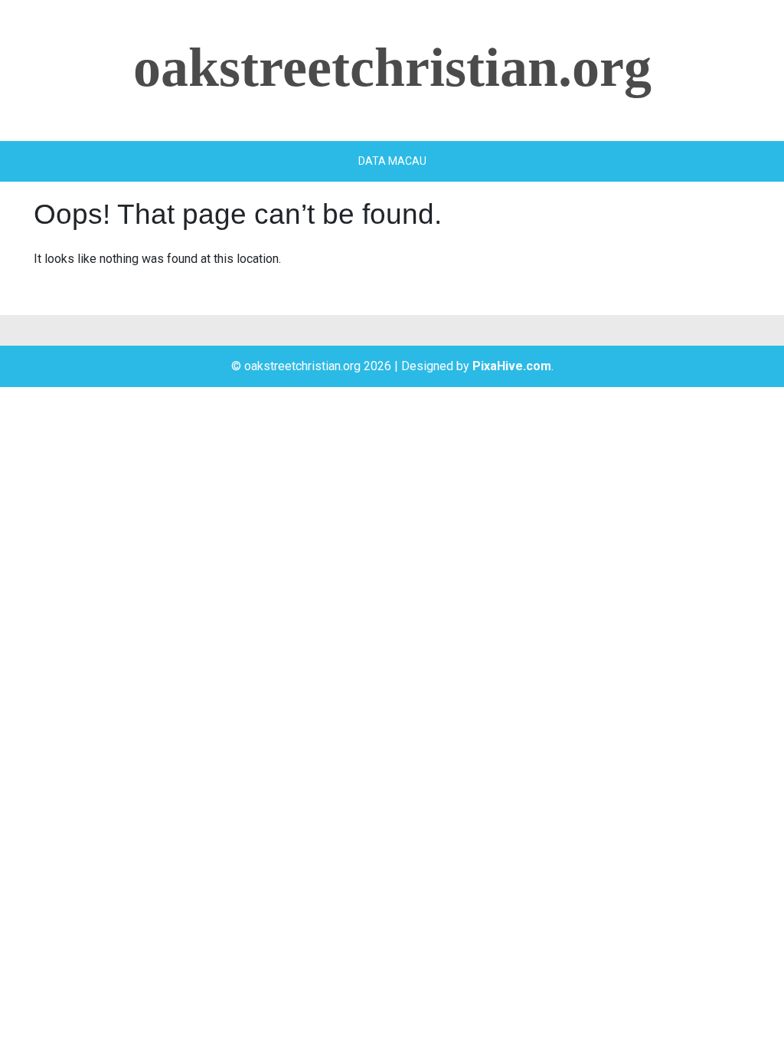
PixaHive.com (511, 366)
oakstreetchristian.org (392, 67)
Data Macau (392, 161)
